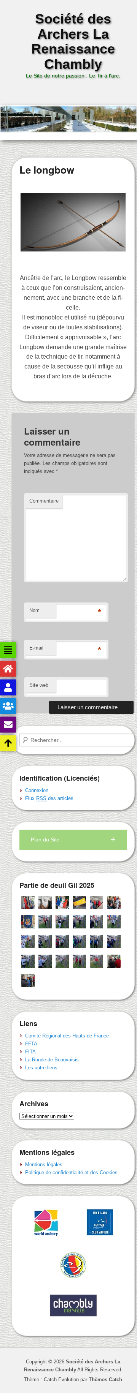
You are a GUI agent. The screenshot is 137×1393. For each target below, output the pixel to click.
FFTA (31, 1044)
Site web (38, 685)
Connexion (36, 790)
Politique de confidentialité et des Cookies (71, 1172)
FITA (30, 1052)
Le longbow (46, 170)
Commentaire (44, 501)
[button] (73, 840)
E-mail (36, 648)
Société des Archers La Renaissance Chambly (73, 41)
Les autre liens (41, 1067)
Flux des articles (49, 798)
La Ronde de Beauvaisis (52, 1060)
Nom (34, 610)
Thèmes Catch (105, 1379)
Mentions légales (43, 1164)
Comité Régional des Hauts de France (67, 1036)
